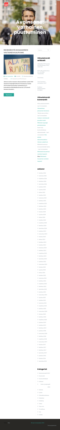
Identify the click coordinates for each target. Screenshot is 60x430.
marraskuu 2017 (43, 341)
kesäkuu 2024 (42, 220)
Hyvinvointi (42, 376)
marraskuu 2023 (43, 234)
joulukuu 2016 (42, 355)
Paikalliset (41, 398)
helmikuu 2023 (42, 256)
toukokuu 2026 (43, 175)
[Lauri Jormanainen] (6, 4)
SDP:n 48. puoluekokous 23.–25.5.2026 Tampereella (43, 72)
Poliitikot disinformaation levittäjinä (41, 88)
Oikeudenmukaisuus (28, 76)
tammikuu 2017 (43, 352)
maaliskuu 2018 (43, 339)
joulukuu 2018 (42, 330)
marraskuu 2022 (43, 264)
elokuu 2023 (42, 239)
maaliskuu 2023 (43, 253)
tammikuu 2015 (43, 361)
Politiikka (6, 78)
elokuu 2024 (42, 217)
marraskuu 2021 (43, 294)
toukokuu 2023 (43, 247)
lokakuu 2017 (42, 344)
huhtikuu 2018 (42, 336)
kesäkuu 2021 (42, 300)
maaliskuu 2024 (43, 222)
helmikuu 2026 (42, 181)
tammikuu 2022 (43, 289)
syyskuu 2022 (42, 269)
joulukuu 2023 (42, 231)
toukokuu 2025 (43, 198)
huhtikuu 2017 (42, 347)
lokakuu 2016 (42, 358)
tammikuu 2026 (43, 184)
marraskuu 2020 (43, 311)
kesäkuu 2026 (42, 173)
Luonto (40, 392)
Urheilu (41, 414)
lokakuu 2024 (42, 211)
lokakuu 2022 (42, 267)
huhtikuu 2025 (42, 200)
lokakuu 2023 (42, 236)
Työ (40, 412)
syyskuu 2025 (42, 189)
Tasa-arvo (41, 406)
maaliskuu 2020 (43, 319)
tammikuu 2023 (43, 258)
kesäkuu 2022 (42, 275)
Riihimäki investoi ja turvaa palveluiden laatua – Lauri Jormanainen (43, 147)
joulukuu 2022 (42, 261)
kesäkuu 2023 (42, 245)
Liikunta (41, 389)
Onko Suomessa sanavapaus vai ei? (41, 82)
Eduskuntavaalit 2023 (44, 373)
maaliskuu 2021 (43, 305)
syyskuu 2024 (42, 214)
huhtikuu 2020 (42, 317)
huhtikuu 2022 (42, 281)
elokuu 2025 (42, 192)
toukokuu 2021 (43, 303)
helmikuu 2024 (42, 225)
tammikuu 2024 (43, 228)
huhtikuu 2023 (42, 250)
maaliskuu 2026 (43, 178)
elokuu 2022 (42, 272)
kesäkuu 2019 (42, 325)
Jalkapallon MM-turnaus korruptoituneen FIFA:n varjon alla (43, 65)
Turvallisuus (42, 409)
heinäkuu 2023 (42, 242)
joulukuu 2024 (42, 209)
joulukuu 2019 (42, 322)
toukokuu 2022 (43, 278)
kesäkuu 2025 (42, 195)
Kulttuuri (41, 381)
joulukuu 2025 (42, 186)
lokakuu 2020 (42, 314)
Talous (40, 403)
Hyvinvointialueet (43, 378)
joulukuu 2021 (42, 292)
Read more (9, 94)
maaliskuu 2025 (43, 203)
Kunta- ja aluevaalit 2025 (45, 385)
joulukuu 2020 (42, 308)
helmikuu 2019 (42, 328)
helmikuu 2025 (42, 206)
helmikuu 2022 (42, 286)
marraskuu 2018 (43, 333)
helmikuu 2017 (42, 350)
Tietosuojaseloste (51, 425)
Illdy (9, 422)
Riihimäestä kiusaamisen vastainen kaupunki (16, 51)
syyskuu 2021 (42, 297)
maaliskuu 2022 (43, 283)
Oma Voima (40, 77)
